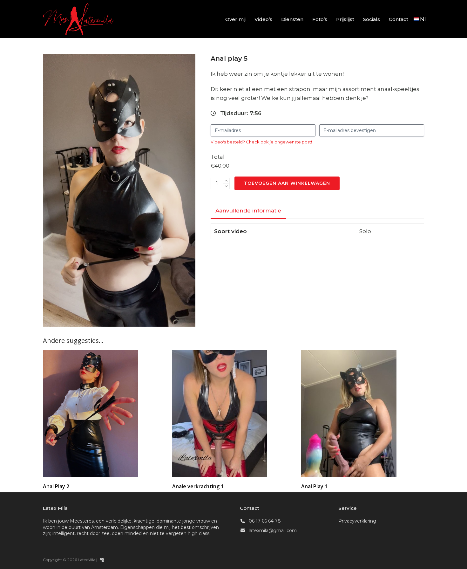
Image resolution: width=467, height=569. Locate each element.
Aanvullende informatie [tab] (248, 210)
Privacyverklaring (357, 521)
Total (218, 157)
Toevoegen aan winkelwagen (287, 183)
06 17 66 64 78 (265, 521)
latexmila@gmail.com (273, 530)
